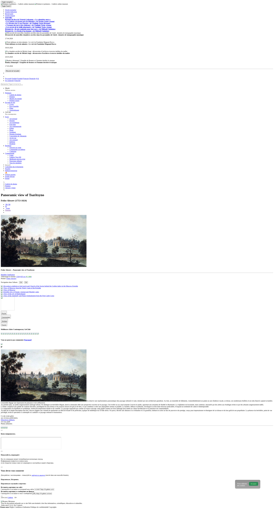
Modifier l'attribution (8, 275)
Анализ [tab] (8, 210)
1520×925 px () (24, 277)
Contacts (19, 505)
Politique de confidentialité (40, 507)
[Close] (2, 430)
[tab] (7, 204)
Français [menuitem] (26, 78)
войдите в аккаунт (38, 475)
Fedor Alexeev (11, 278)
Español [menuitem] (20, 78)
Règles (12, 507)
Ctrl (21, 282)
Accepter (253, 484)
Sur (15, 505)
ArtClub (10, 113)
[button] (10, 10)
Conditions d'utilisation (23, 507)
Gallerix (10, 497)
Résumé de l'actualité (12, 71)
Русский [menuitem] (8, 78)
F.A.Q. (11, 505)
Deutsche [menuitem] (32, 78)
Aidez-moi (4, 505)
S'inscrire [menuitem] (17, 81)
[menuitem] (37, 78)
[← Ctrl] (27, 296)
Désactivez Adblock (7, 420)
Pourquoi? (28, 340)
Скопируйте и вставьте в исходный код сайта (17, 489)
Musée (10, 89)
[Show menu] (15, 2)
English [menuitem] (14, 78)
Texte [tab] (8, 208)
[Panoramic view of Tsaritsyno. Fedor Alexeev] (43, 266)
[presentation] (139, 212)
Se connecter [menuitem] (9, 81)
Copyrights (52, 507)
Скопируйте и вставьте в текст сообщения (16, 493)
